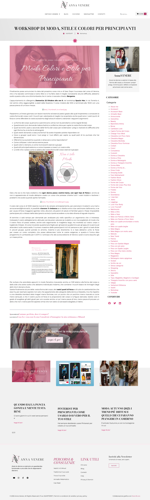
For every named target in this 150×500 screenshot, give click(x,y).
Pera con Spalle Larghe (119, 248)
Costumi (114, 153)
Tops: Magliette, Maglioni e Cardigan (125, 278)
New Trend (115, 236)
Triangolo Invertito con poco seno (124, 280)
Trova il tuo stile (59, 476)
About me (114, 107)
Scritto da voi (116, 263)
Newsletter (89, 14)
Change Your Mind (118, 133)
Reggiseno (115, 256)
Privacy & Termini (87, 480)
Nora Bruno (136, 496)
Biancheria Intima (117, 124)
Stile (112, 275)
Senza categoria (117, 266)
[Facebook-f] (23, 478)
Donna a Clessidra (118, 156)
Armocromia (115, 116)
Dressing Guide (116, 173)
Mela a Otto (115, 212)
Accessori (114, 109)
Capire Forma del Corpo (120, 131)
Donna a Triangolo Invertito (121, 163)
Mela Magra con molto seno (121, 231)
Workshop (83, 33)
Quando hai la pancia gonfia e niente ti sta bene (30, 408)
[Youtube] (14, 478)
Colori (113, 148)
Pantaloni (114, 241)
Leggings (114, 202)
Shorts (113, 270)
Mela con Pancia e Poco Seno (122, 219)
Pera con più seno (117, 246)
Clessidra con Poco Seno (120, 136)
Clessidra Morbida (118, 141)
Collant (113, 146)
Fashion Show (116, 180)
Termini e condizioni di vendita (65, 496)
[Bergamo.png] (54, 278)
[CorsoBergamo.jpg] (54, 202)
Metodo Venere (51, 14)
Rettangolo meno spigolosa (121, 258)
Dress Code (115, 170)
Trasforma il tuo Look (61, 472)
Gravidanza (115, 195)
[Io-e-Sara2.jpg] (54, 109)
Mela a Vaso (115, 214)
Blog (66, 14)
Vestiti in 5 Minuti (60, 468)
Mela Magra (115, 229)
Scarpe (113, 261)
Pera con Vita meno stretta (121, 251)
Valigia (113, 283)
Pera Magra (115, 253)
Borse (113, 126)
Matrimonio (115, 209)
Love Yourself (116, 207)
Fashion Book (116, 178)
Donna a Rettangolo (118, 160)
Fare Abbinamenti (117, 175)
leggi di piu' (18, 423)
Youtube (114, 292)
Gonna (113, 192)
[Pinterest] (27, 478)
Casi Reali (57, 483)
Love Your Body (117, 204)
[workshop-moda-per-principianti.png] (54, 189)
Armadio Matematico (61, 479)
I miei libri (114, 197)
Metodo (114, 234)
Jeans (113, 200)
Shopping (114, 268)
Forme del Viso (116, 187)
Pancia (113, 239)
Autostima (114, 119)
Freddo (113, 190)
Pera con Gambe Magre (120, 244)
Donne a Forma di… (118, 168)
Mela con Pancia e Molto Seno (122, 217)
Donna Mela (115, 165)
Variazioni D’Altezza (118, 285)
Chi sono (76, 14)
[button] (109, 303)
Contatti (101, 14)
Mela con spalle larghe (119, 226)
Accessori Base (116, 111)
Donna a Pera (116, 158)
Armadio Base (116, 114)
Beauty (113, 121)
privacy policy (82, 496)
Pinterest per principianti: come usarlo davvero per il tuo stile (74, 414)
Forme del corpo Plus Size (121, 185)
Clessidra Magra (117, 138)
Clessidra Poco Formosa (120, 143)
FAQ (82, 476)
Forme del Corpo (117, 182)
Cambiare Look (116, 129)
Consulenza (115, 151)
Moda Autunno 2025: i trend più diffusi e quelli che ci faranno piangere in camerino (117, 414)
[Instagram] (18, 478)
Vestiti (113, 288)
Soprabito (114, 273)
